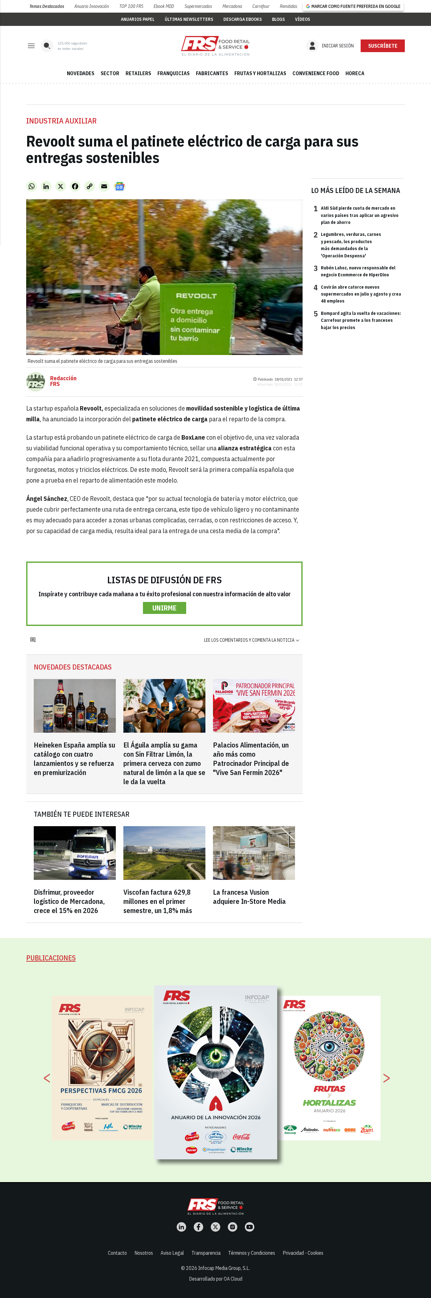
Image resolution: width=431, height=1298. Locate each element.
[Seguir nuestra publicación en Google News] (119, 186)
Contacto (117, 1253)
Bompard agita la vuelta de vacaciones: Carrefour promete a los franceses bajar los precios (357, 320)
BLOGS (278, 19)
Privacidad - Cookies (303, 1253)
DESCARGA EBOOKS (242, 19)
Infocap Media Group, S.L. (224, 1268)
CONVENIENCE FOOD (315, 73)
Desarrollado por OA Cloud (215, 1279)
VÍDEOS (302, 19)
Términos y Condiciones (251, 1253)
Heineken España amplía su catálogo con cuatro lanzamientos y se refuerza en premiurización (74, 758)
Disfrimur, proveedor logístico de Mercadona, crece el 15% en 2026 (69, 901)
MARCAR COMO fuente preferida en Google (355, 6)
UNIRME (164, 607)
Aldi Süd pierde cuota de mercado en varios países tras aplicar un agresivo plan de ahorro (356, 215)
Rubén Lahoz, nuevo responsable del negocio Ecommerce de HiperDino (354, 271)
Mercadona (232, 6)
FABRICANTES (212, 73)
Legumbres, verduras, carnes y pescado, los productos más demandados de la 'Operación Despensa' (347, 244)
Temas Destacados (46, 6)
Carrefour (260, 6)
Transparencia (206, 1253)
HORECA (354, 73)
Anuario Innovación (91, 6)
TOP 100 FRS (131, 6)
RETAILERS (138, 73)
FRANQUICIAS (173, 73)
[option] (215, 1072)
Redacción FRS (63, 381)
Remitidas (288, 6)
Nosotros (143, 1253)
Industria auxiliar (61, 121)
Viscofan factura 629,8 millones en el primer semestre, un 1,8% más (157, 901)
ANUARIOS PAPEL (138, 19)
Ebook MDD (164, 6)
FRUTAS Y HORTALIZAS (260, 73)
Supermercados (198, 6)
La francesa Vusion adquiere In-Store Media (249, 896)
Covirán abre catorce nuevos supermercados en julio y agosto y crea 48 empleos (357, 294)
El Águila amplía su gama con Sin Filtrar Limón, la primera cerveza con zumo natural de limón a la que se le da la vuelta (164, 763)
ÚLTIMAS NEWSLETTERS (189, 19)
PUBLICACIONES (51, 957)
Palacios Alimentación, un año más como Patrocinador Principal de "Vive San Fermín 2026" (251, 758)
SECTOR (110, 73)
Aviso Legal (172, 1253)
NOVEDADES (80, 73)
